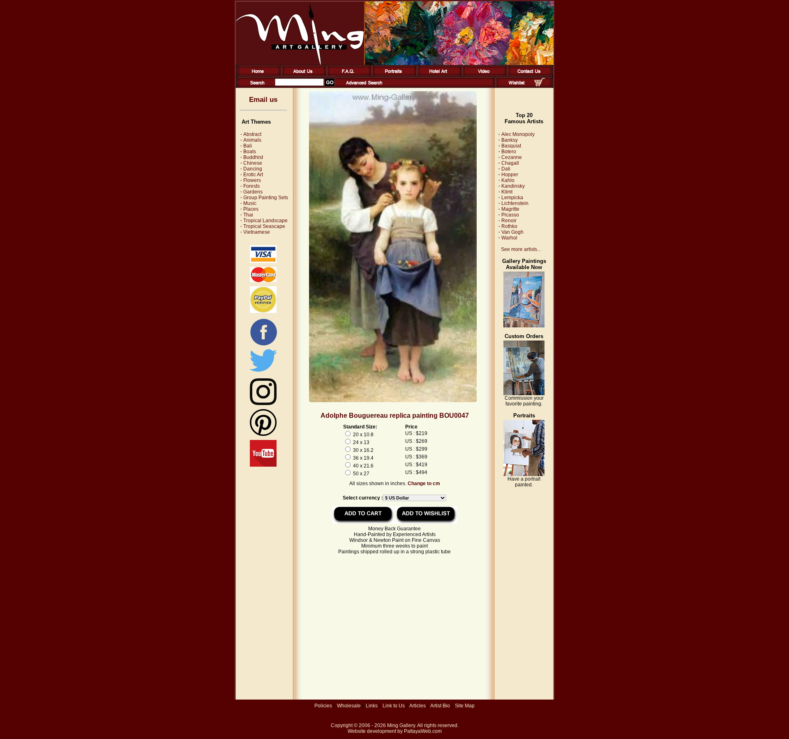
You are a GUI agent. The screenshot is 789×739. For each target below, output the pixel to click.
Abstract (250, 134)
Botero (508, 151)
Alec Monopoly (518, 134)
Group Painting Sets (264, 197)
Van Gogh (512, 232)
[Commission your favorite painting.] (523, 393)
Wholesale (349, 706)
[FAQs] (347, 75)
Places (249, 209)
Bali (246, 146)
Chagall (510, 163)
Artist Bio (440, 706)
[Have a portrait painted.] (523, 474)
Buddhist (251, 157)
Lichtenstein (514, 203)
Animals (250, 140)
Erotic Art (251, 174)
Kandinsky (513, 186)
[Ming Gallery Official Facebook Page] (263, 345)
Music (248, 203)
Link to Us (394, 706)
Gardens (251, 192)
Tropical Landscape (264, 220)
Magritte (510, 209)
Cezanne (511, 157)
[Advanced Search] (364, 86)
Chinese (251, 163)
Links (372, 706)
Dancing (251, 169)
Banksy (509, 140)
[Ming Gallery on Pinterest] (263, 434)
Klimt (506, 192)
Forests (250, 186)
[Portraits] (393, 75)
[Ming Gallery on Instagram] (263, 403)
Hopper (509, 174)
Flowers (250, 180)
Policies (323, 706)
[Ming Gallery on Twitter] (263, 372)
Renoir (509, 220)
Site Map (465, 706)
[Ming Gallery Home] (257, 75)
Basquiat (511, 146)
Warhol (509, 238)
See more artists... (521, 249)
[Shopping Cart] (539, 84)
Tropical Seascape (262, 226)
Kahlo (507, 180)
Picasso (510, 215)
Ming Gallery (401, 725)
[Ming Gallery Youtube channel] (263, 465)
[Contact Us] (528, 75)
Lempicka (512, 197)
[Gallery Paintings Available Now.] (523, 326)
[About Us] (302, 75)
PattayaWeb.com (423, 731)
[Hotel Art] (438, 75)
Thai (246, 215)
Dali (505, 169)
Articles (417, 706)
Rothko (509, 226)
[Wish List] (516, 86)
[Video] (483, 75)
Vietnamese (255, 232)
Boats (248, 151)
